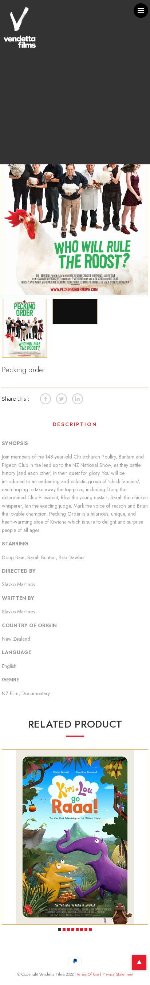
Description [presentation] (75, 424)
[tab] (75, 426)
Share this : (15, 398)
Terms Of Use (88, 974)
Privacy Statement (117, 974)
